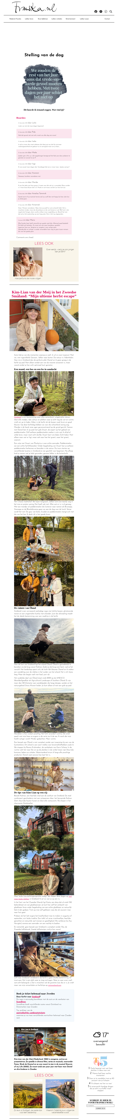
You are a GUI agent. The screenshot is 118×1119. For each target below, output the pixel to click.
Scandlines (21, 1002)
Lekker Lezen (84, 19)
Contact (107, 19)
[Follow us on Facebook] (96, 11)
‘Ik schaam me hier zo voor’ (101, 1083)
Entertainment (70, 19)
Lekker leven (29, 19)
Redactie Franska (15, 19)
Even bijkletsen (43, 19)
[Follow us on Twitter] (106, 11)
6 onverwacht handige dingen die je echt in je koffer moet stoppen (101, 1089)
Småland (17, 417)
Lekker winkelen (57, 19)
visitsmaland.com (54, 985)
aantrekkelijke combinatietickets (30, 1013)
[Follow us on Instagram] (101, 11)
